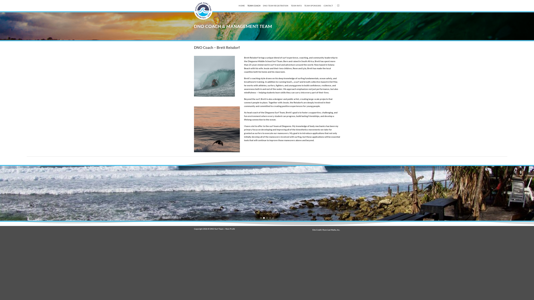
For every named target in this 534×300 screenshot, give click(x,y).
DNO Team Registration (275, 5)
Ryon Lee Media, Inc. (331, 230)
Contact (328, 5)
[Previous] (14, 193)
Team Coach (254, 5)
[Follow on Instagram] (338, 5)
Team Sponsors (312, 5)
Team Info (296, 5)
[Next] (519, 193)
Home (242, 5)
